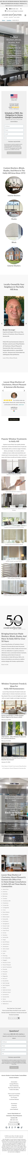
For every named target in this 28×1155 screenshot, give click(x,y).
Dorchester (5, 914)
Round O (5, 978)
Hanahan (5, 935)
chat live (21, 1034)
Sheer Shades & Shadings (14, 578)
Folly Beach (5, 921)
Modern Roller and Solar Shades (14, 561)
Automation (14, 1081)
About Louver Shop (14, 1095)
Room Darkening (14, 1085)
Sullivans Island (7, 992)
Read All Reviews (14, 419)
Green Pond (6, 930)
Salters (4, 987)
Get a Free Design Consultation (14, 832)
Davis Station (6, 912)
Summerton (6, 994)
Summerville (6, 996)
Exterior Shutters (14, 266)
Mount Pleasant (7, 964)
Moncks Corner (7, 962)
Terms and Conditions (15, 147)
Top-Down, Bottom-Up (14, 1087)
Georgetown (6, 923)
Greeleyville (6, 928)
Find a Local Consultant (14, 1093)
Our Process (14, 1097)
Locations (9, 20)
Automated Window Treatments (14, 491)
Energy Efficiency (14, 1083)
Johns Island (6, 948)
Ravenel (5, 974)
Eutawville (5, 919)
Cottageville (6, 907)
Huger (4, 939)
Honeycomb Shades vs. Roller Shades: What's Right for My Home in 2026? (12, 716)
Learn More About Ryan (9, 363)
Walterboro (6, 1003)
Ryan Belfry (7, 319)
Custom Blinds (23, 1075)
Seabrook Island (7, 990)
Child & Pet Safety (14, 1089)
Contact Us (14, 1107)
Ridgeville (5, 976)
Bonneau (5, 896)
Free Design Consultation (13, 5)
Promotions (14, 1103)
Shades (14, 219)
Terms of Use (8, 1137)
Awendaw (5, 894)
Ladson (4, 951)
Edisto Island (6, 916)
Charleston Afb (6, 900)
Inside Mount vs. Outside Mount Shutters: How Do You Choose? (13, 758)
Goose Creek (6, 926)
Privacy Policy (7, 148)
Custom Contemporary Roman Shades (14, 527)
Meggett (5, 960)
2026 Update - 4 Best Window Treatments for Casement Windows (13, 737)
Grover (4, 932)
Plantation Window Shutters (14, 474)
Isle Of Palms (6, 942)
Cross (4, 910)
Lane (4, 953)
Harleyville (5, 937)
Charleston (5, 903)
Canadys (5, 898)
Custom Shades (15, 1075)
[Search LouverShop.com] (19, 1018)
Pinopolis (5, 971)
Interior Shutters (14, 196)
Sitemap (21, 1137)
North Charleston (7, 967)
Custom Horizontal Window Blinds (14, 544)
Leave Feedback (14, 1109)
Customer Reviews (14, 1099)
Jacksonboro (6, 944)
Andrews (5, 891)
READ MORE (4, 664)
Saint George (6, 983)
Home (3, 20)
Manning (5, 955)
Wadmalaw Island (7, 1001)
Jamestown (6, 946)
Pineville (5, 969)
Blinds (14, 242)
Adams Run (6, 889)
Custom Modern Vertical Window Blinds (14, 595)
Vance (4, 999)
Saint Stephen (6, 985)
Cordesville (5, 905)
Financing (14, 1105)
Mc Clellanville (6, 958)
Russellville (5, 980)
